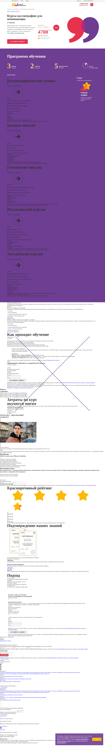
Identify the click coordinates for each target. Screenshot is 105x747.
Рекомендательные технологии (41, 673)
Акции (27, 1)
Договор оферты (26, 672)
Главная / (9, 9)
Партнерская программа (25, 678)
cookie (66, 737)
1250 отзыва (4, 687)
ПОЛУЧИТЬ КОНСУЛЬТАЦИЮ (6, 484)
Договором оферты (90, 382)
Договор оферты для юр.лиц (16, 673)
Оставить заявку (17, 41)
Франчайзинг (16, 678)
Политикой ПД (61, 742)
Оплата (16, 676)
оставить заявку (16, 380)
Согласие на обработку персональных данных (63, 672)
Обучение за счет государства (7, 697)
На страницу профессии (13, 331)
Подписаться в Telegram (13, 387)
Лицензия (31, 673)
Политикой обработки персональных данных (73, 382)
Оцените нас (3, 688)
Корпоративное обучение (53, 360)
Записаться (9, 317)
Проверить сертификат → (10, 568)
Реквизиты (26, 673)
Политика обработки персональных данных (41, 672)
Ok (97, 739)
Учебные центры (16, 681)
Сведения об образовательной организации (10, 672)
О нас (22, 1)
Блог (1, 681)
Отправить (4, 655)
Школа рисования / (15, 9)
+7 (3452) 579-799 (83, 3)
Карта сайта (9, 681)
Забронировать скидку (5, 640)
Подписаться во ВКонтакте (26, 387)
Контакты (20, 676)
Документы (11, 676)
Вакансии (5, 676)
